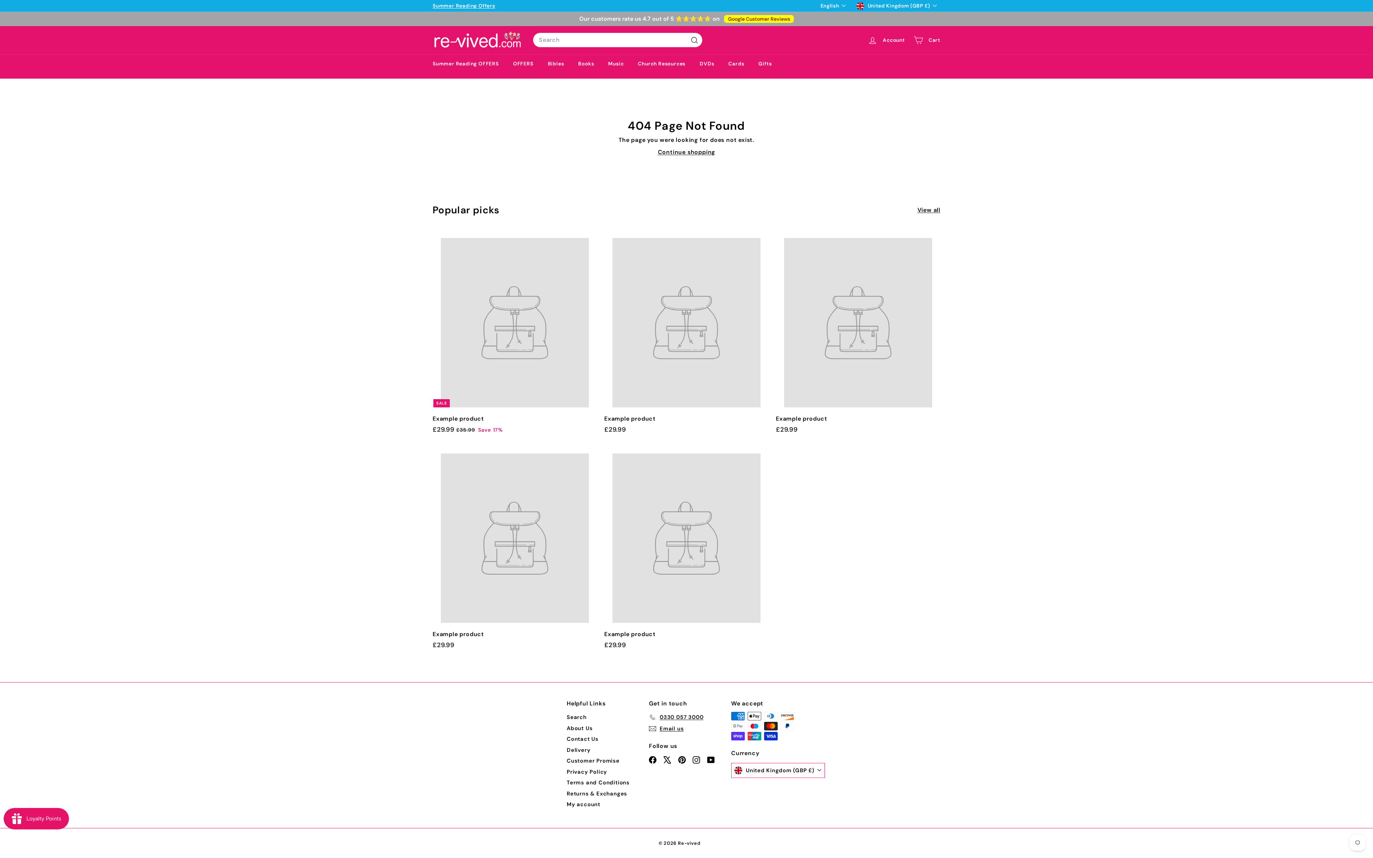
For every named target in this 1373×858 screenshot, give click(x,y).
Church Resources (661, 63)
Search (577, 717)
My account (583, 804)
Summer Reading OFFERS (466, 63)
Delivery (578, 750)
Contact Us (583, 739)
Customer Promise (593, 760)
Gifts (765, 63)
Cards (736, 63)
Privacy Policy (587, 771)
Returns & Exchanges (597, 793)
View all (928, 210)
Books (586, 63)
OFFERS (523, 63)
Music (616, 63)
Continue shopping (686, 152)
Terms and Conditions (598, 782)
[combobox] (618, 40)
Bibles (556, 63)
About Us (579, 728)
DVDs (707, 63)
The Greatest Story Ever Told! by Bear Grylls (539, 6)
